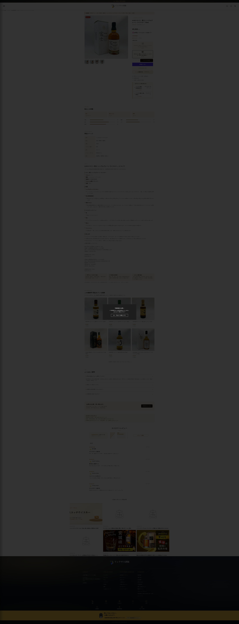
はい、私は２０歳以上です (119, 315)
